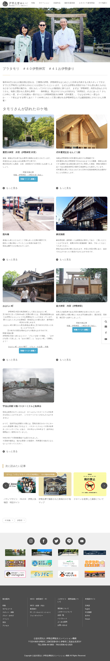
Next (104, 485)
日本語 (87, 605)
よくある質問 (62, 622)
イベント (6, 619)
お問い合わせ (62, 625)
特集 (4, 605)
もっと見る (12, 188)
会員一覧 (61, 615)
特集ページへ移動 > (28, 179)
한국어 (87, 616)
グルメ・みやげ (8, 616)
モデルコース (7, 609)
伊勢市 (19, 520)
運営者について (63, 608)
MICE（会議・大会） (37, 605)
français (87, 619)
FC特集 (8, 520)
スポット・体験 (8, 612)
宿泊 (4, 622)
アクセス (6, 626)
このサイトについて (65, 612)
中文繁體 (88, 612)
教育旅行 (33, 609)
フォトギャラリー (36, 616)
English (87, 609)
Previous (6, 485)
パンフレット (62, 618)
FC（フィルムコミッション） (40, 612)
